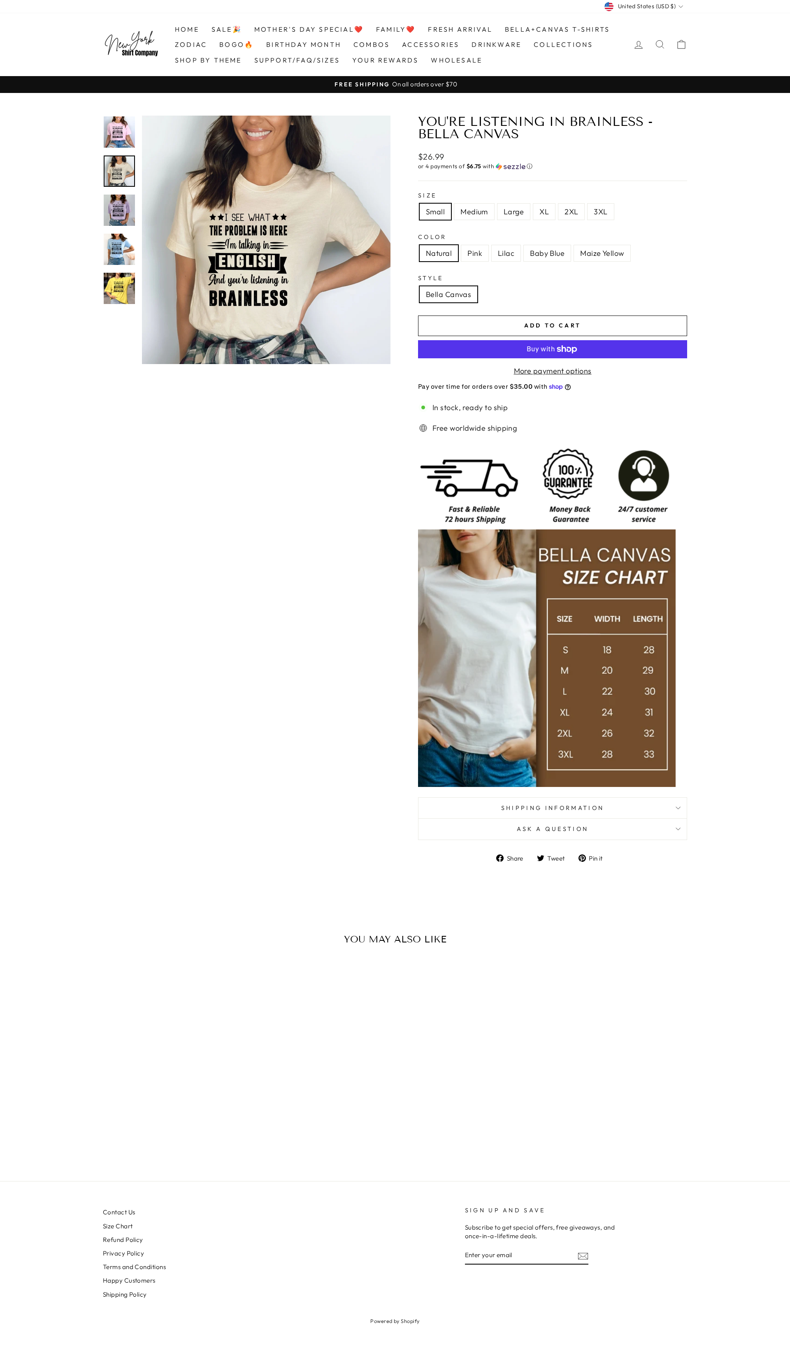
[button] (552, 166)
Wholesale (456, 60)
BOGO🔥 (236, 44)
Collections (563, 44)
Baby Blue (547, 253)
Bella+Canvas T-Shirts (557, 29)
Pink (474, 253)
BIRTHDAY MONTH (303, 44)
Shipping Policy (125, 1294)
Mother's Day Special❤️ (309, 29)
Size (427, 195)
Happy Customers (129, 1280)
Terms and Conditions (134, 1267)
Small (435, 211)
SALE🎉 (226, 29)
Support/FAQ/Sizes (297, 60)
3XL (600, 211)
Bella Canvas (448, 294)
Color (432, 237)
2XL (571, 211)
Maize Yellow (602, 253)
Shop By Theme (208, 60)
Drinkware (496, 44)
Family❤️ (396, 29)
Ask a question (552, 829)
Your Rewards (385, 60)
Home (187, 29)
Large (514, 211)
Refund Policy (123, 1240)
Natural (439, 253)
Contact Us (119, 1212)
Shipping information (552, 808)
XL (544, 211)
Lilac (506, 253)
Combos (371, 44)
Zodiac (191, 44)
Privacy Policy (123, 1253)
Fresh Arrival (460, 29)
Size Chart (118, 1226)
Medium (474, 211)
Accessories (430, 44)
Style (431, 278)
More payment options (553, 371)
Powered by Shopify (394, 1321)
